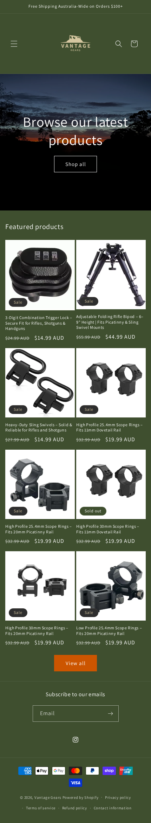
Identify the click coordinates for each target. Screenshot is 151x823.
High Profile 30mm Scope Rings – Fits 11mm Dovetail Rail (107, 529)
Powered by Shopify (81, 797)
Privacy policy (118, 797)
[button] (14, 43)
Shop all (75, 163)
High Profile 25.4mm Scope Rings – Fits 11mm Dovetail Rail (109, 427)
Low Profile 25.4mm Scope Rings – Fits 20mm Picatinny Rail (109, 630)
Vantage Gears (47, 797)
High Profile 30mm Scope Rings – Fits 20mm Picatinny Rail (36, 630)
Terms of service (40, 807)
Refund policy (74, 807)
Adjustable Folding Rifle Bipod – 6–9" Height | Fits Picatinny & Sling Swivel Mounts (110, 322)
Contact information (113, 807)
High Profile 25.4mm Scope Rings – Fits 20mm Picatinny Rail (38, 529)
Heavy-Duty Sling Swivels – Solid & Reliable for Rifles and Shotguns (38, 427)
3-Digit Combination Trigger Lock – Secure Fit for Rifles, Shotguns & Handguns (38, 323)
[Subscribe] (110, 713)
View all (76, 663)
